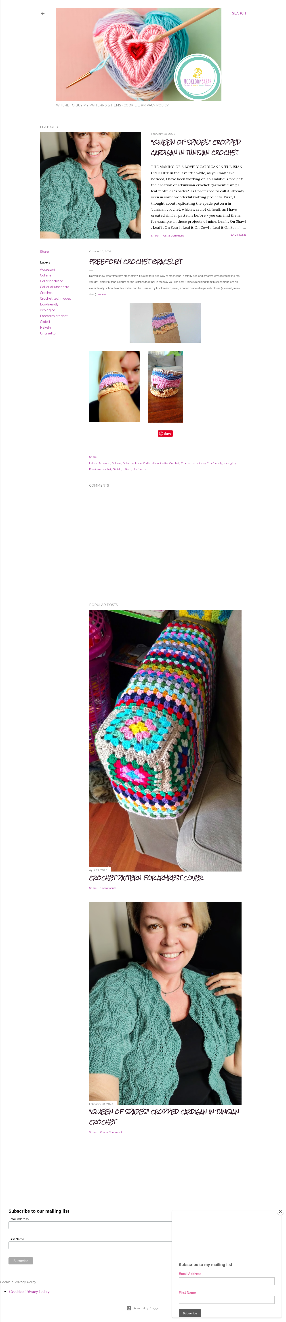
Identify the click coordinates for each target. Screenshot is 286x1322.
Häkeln (45, 328)
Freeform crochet (54, 316)
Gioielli (45, 322)
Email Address (18, 1219)
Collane (45, 275)
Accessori (47, 270)
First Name (16, 1239)
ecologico (47, 310)
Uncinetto (48, 333)
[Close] (280, 1211)
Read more (237, 234)
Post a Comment (173, 235)
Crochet (46, 293)
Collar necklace (51, 281)
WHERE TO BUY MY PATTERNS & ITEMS (88, 105)
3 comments (108, 888)
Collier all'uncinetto (54, 287)
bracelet (102, 294)
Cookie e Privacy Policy (146, 105)
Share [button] (154, 235)
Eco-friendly (49, 304)
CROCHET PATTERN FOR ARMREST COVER (146, 878)
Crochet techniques (55, 299)
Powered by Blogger (146, 1308)
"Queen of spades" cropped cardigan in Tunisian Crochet (196, 147)
